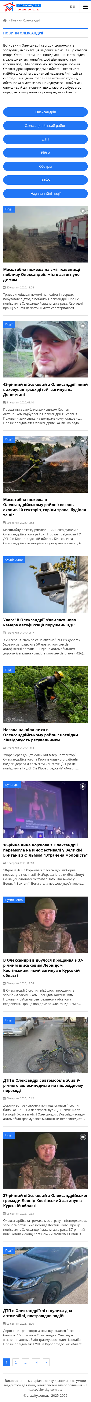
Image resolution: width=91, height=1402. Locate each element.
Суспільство (14, 560)
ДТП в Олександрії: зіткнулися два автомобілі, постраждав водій (37, 1313)
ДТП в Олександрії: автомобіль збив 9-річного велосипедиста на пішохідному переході (43, 1085)
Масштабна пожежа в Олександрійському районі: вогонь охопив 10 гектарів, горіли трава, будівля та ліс (44, 507)
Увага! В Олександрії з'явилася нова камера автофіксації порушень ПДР (39, 622)
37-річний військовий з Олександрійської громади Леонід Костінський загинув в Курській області (45, 1200)
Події (8, 209)
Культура (12, 785)
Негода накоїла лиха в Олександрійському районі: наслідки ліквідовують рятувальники (40, 734)
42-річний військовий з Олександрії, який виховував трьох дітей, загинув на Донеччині (45, 389)
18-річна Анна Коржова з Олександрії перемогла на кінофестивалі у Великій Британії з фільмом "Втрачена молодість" (45, 850)
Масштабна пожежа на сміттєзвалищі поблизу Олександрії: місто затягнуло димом (41, 274)
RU (73, 6)
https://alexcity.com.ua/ (45, 1389)
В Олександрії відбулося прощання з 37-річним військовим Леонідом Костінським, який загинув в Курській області (43, 968)
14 (36, 1362)
